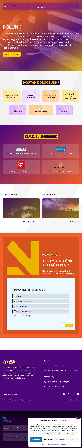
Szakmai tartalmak (41, 6)
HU (74, 6)
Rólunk (29, 6)
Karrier (50, 6)
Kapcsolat (74, 370)
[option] (41, 296)
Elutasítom (48, 439)
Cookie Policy (46, 444)
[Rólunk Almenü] (33, 6)
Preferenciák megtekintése (67, 439)
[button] (78, 421)
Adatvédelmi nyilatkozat (58, 444)
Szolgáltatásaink (15, 6)
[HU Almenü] (76, 6)
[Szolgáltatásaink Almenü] (23, 6)
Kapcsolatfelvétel (63, 6)
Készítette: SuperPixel (73, 400)
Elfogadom (36, 439)
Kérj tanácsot (11, 54)
